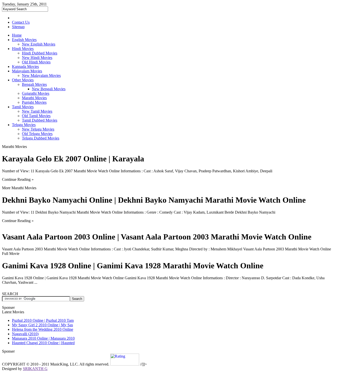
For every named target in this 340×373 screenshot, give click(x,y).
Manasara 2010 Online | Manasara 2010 (43, 338)
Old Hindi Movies (36, 62)
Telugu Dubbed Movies (40, 138)
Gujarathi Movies (35, 93)
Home (17, 35)
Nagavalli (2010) (25, 334)
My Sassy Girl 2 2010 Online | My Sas (42, 325)
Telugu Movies (24, 125)
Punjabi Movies (34, 102)
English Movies (24, 40)
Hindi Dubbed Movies (39, 53)
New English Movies (38, 44)
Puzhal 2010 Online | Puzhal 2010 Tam (43, 320)
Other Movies (23, 80)
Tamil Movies (23, 107)
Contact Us (21, 22)
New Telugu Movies (38, 129)
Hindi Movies (23, 49)
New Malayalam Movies (41, 75)
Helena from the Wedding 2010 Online (42, 329)
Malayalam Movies (27, 71)
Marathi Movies (34, 98)
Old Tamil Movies (36, 116)
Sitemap (18, 27)
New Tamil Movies (37, 111)
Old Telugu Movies (37, 134)
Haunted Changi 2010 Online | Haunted (43, 343)
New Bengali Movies (48, 89)
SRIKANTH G (35, 369)
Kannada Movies (25, 66)
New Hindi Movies (37, 57)
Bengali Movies (34, 84)
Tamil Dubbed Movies (39, 120)
